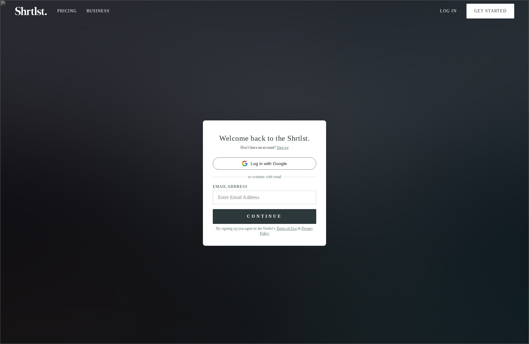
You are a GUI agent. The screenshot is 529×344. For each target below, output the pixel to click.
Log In (448, 11)
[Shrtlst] (31, 11)
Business (98, 11)
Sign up (283, 147)
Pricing (67, 11)
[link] (264, 163)
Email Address (230, 186)
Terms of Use (287, 228)
